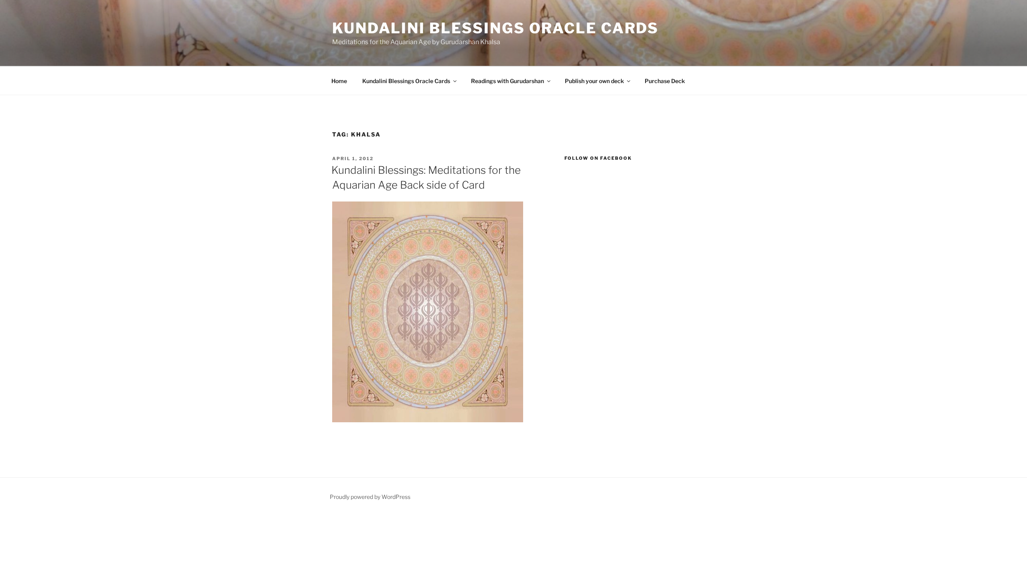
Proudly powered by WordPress (370, 496)
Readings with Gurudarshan (507, 80)
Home (339, 80)
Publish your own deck (594, 80)
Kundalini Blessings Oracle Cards (495, 28)
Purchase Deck (665, 80)
